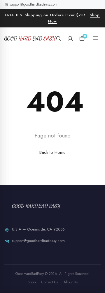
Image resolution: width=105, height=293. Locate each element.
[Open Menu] (96, 38)
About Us (71, 282)
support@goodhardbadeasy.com (33, 4)
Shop (32, 282)
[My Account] (70, 38)
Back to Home (52, 152)
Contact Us (49, 282)
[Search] (59, 38)
